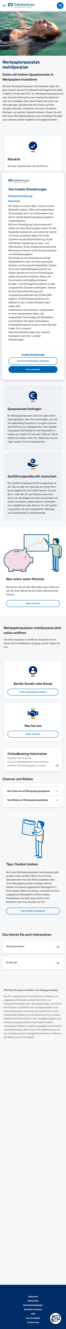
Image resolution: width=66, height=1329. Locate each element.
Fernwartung (33, 1322)
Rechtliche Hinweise (33, 1309)
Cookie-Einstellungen (33, 354)
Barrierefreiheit (33, 1318)
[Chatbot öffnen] (55, 1318)
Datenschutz (33, 1301)
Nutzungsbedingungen (33, 1305)
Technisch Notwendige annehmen (33, 361)
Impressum (33, 1296)
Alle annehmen (33, 369)
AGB (33, 1314)
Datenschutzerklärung (20, 196)
